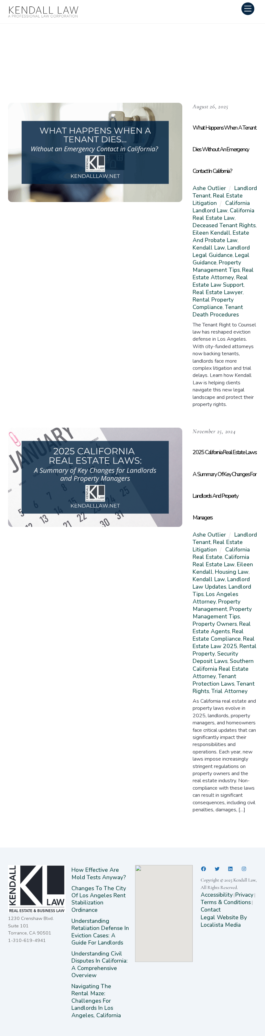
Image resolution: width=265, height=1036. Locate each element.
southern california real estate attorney (223, 668)
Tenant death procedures (218, 310)
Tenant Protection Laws (214, 680)
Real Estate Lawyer (218, 292)
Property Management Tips (217, 266)
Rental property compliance (213, 303)
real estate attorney (223, 273)
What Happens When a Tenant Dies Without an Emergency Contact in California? (224, 149)
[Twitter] (217, 869)
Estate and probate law (221, 236)
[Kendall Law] (43, 16)
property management (216, 605)
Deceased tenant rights (224, 225)
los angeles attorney (215, 597)
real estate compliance (218, 635)
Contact (211, 909)
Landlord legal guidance (221, 251)
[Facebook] (204, 869)
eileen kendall (211, 233)
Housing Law (232, 572)
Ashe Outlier (209, 188)
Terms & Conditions (226, 902)
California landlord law (221, 206)
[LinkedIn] (230, 869)
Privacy (244, 895)
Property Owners (215, 624)
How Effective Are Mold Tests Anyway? (98, 873)
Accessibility (217, 895)
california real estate (221, 553)
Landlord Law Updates (221, 583)
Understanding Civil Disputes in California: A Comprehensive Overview (99, 964)
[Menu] (247, 8)
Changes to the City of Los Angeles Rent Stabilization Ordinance (98, 899)
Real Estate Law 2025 (224, 642)
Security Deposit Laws (215, 657)
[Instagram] (244, 869)
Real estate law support (220, 281)
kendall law (209, 247)
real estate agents (222, 627)
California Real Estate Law (223, 214)
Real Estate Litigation (218, 199)
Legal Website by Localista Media (224, 921)
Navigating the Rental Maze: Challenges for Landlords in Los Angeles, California (96, 1000)
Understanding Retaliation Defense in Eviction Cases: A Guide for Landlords (100, 931)
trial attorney (229, 691)
